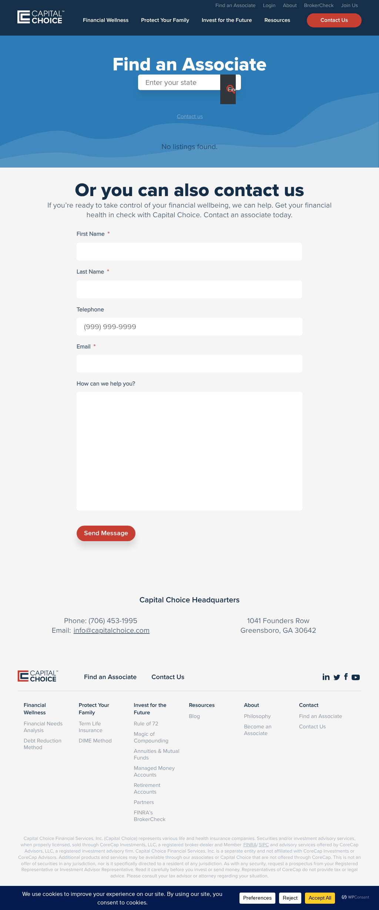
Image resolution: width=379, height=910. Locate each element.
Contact (308, 705)
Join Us (349, 5)
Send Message (106, 533)
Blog (194, 716)
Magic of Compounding (151, 737)
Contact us (190, 116)
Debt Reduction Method (42, 744)
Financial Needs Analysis (43, 726)
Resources (278, 20)
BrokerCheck (319, 5)
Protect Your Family (165, 20)
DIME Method (95, 740)
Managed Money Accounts (154, 771)
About (289, 5)
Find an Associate (235, 5)
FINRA (249, 844)
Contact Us (334, 20)
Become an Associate (258, 729)
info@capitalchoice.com (112, 630)
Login (269, 5)
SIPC (264, 844)
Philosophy (257, 716)
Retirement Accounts (147, 788)
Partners (144, 802)
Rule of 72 (146, 723)
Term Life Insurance (91, 726)
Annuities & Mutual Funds (157, 754)
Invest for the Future (227, 20)
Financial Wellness (105, 20)
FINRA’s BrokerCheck (150, 815)
